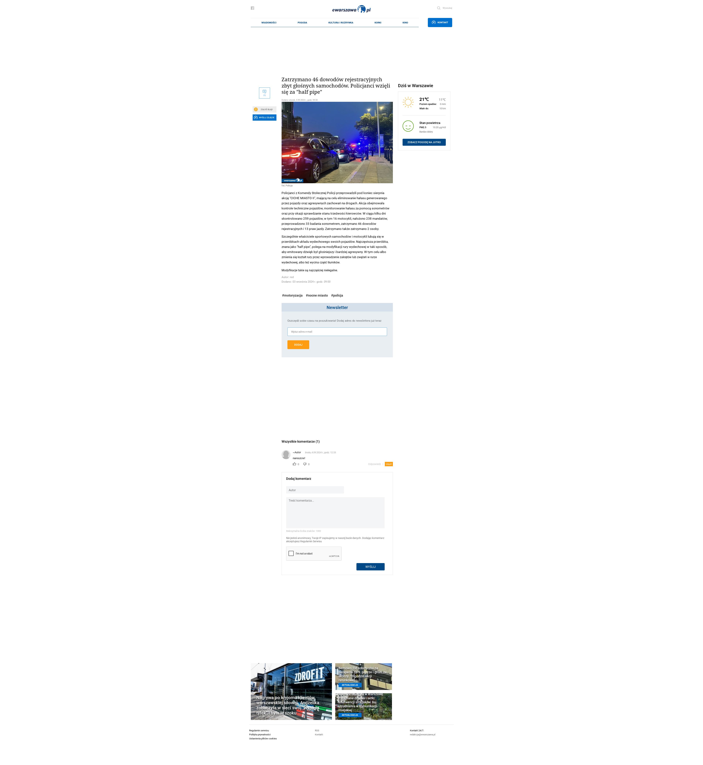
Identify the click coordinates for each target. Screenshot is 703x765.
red (292, 277)
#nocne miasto (317, 295)
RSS (317, 730)
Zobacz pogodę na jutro (424, 142)
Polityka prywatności (260, 734)
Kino (405, 22)
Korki (378, 22)
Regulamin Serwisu (311, 541)
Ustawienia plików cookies (263, 738)
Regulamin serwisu (259, 730)
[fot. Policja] (337, 142)
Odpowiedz (374, 464)
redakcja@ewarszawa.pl (422, 734)
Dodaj (298, 344)
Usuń (389, 464)
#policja (337, 295)
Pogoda (302, 22)
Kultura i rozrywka (340, 22)
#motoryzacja (292, 295)
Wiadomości (268, 22)
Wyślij (370, 567)
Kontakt (443, 22)
